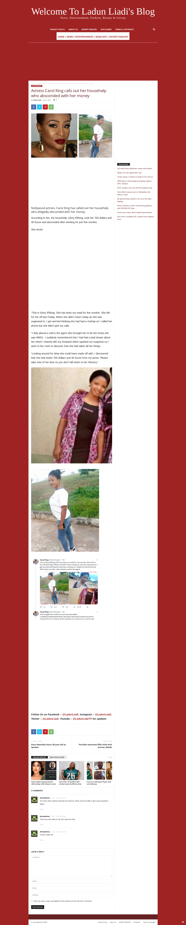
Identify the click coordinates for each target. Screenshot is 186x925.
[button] (154, 29)
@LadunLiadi (70, 714)
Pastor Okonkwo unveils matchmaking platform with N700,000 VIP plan (134, 207)
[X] (39, 106)
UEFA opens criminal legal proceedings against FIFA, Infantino (134, 182)
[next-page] (111, 757)
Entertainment (41, 83)
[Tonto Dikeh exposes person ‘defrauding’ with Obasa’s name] (43, 770)
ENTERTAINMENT (84, 36)
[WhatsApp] (51, 106)
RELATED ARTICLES (39, 757)
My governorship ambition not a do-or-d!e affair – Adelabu (135, 200)
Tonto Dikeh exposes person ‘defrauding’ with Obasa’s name (43, 783)
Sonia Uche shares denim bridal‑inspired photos (134, 212)
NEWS (70, 36)
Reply (41, 809)
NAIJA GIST (101, 36)
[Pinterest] (45, 106)
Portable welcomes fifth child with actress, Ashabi (95, 745)
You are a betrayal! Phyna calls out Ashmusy (99, 783)
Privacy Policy (57, 29)
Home (33, 83)
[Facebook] (33, 106)
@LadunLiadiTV (82, 718)
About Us (73, 29)
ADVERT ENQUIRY (89, 29)
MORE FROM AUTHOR (57, 757)
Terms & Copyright (124, 29)
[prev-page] (108, 757)
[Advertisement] (93, 61)
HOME (61, 36)
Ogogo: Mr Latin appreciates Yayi (129, 173)
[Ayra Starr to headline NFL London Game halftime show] (71, 770)
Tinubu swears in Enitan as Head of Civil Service (135, 177)
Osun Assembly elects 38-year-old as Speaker (48, 745)
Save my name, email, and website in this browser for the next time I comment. (63, 901)
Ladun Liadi (37, 100)
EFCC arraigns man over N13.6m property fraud (134, 188)
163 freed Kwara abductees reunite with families (134, 168)
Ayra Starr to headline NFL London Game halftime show (70, 783)
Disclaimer (106, 29)
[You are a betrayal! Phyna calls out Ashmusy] (99, 770)
